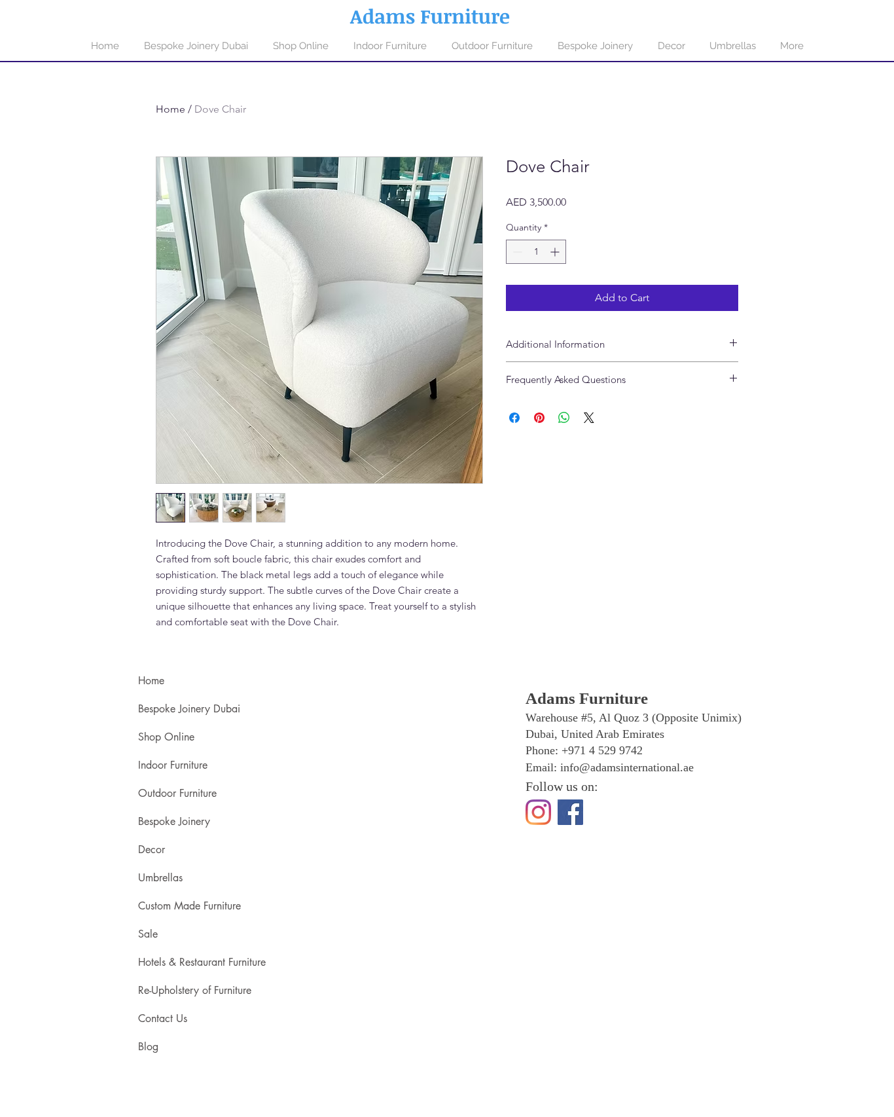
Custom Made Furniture (189, 906)
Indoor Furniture (172, 765)
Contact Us (162, 1018)
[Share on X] (589, 418)
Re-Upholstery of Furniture (194, 990)
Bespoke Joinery (174, 821)
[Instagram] (538, 812)
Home (170, 109)
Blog (148, 1046)
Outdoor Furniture (177, 793)
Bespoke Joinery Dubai (189, 709)
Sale (148, 934)
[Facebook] (570, 812)
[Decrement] (516, 251)
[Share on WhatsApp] (564, 418)
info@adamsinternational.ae (627, 767)
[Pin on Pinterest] (539, 418)
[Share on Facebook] (514, 418)
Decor (151, 849)
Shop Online (166, 737)
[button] (390, 45)
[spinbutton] (536, 251)
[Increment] (556, 251)
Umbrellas (160, 878)
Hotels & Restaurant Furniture (202, 962)
